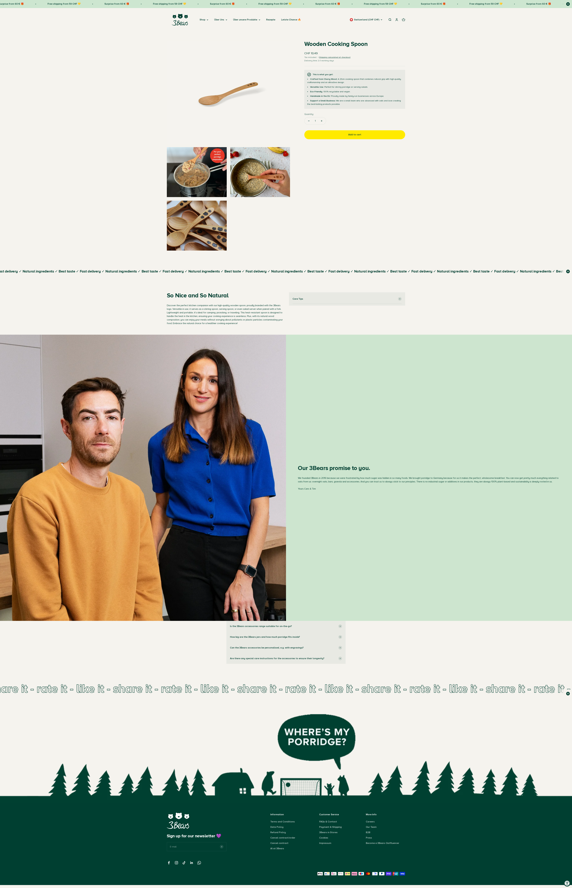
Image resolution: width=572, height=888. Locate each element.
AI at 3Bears (277, 848)
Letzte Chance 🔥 (291, 19)
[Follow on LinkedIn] (192, 863)
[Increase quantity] (321, 120)
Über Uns (219, 19)
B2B (368, 832)
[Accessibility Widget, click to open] (567, 883)
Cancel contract (279, 843)
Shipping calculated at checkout (334, 57)
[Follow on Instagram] (176, 863)
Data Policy (276, 827)
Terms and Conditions (282, 821)
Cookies (323, 837)
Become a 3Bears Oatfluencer (382, 843)
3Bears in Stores (328, 832)
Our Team (371, 827)
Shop (202, 19)
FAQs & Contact (328, 821)
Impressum (325, 843)
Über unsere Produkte (245, 19)
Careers (370, 821)
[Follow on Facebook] (169, 863)
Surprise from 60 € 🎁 (83, 3)
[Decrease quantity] (308, 120)
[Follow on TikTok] (184, 863)
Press (369, 837)
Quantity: (309, 114)
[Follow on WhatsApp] (199, 863)
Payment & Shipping (330, 827)
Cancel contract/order (282, 837)
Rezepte (270, 19)
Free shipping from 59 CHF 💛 (30, 3)
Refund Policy (278, 832)
